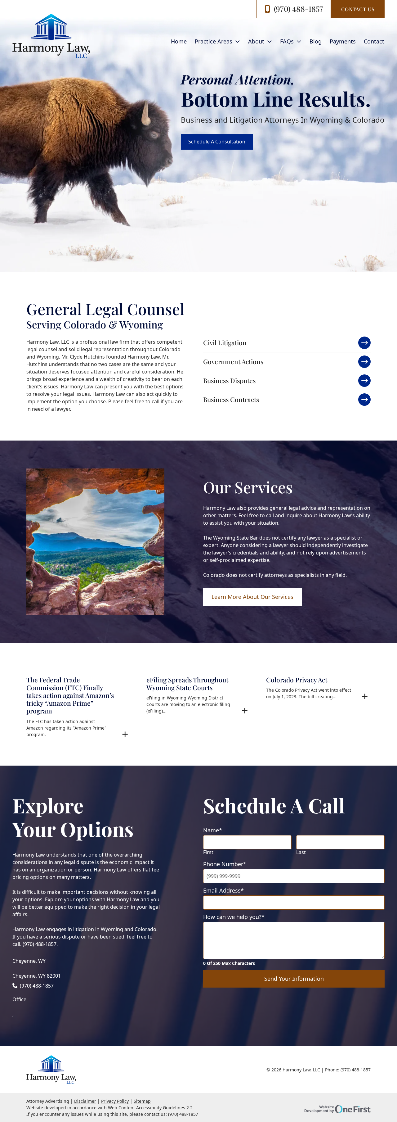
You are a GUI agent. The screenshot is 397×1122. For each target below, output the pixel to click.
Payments (343, 41)
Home (179, 41)
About (256, 41)
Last (301, 852)
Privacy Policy (115, 1101)
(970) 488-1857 (298, 8)
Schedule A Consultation (216, 141)
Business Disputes (229, 380)
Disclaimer (85, 1101)
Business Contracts (231, 399)
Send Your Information (294, 978)
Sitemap (142, 1101)
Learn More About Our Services (252, 596)
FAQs (287, 41)
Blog (316, 41)
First (208, 852)
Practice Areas (213, 41)
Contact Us (358, 9)
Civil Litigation (225, 342)
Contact (374, 41)
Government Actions (233, 361)
